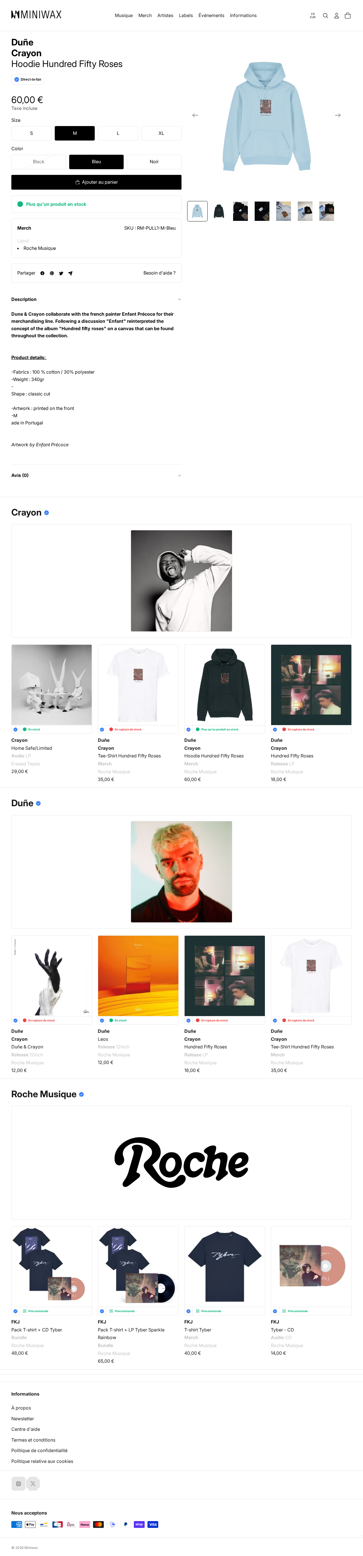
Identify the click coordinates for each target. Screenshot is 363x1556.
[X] (33, 1484)
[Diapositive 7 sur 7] (326, 211)
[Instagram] (18, 1484)
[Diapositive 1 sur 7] (197, 211)
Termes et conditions (33, 1440)
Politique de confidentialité (39, 1450)
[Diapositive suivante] (339, 116)
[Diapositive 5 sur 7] (283, 211)
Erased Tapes (25, 764)
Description (24, 299)
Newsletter (22, 1418)
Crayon (26, 53)
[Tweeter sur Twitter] (61, 273)
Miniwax (31, 1547)
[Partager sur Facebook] (42, 273)
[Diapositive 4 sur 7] (262, 211)
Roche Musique (40, 248)
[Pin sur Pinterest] (51, 273)
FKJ (15, 1322)
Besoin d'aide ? (159, 273)
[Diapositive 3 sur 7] (240, 211)
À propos (21, 1408)
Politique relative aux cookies (42, 1461)
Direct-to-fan (31, 79)
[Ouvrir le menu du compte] (337, 16)
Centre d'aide (25, 1429)
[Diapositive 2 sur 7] (219, 211)
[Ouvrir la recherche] (326, 16)
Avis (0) (20, 475)
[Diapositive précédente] (193, 116)
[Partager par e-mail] (70, 273)
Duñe (22, 42)
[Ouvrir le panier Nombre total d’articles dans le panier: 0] (348, 16)
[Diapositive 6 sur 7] (305, 211)
